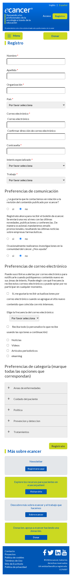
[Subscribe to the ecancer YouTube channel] (64, 552)
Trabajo (11, 174)
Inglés (52, 5)
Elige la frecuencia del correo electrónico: (30, 312)
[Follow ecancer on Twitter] (51, 552)
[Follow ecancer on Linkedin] (58, 552)
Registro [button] (60, 16)
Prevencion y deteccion (27, 420)
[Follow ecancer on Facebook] (45, 552)
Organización (14, 84)
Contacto (10, 551)
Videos (16, 345)
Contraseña (13, 145)
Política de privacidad (16, 567)
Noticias (16, 340)
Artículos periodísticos (25, 350)
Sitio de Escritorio (14, 563)
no (26, 208)
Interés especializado (19, 159)
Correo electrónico (17, 113)
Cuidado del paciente (26, 398)
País (9, 99)
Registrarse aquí (36, 468)
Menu (16, 35)
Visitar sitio (36, 491)
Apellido (11, 70)
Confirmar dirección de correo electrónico (31, 130)
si (13, 208)
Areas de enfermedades (27, 387)
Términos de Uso (13, 560)
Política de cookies (14, 557)
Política (18, 409)
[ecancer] (19, 9)
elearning (17, 356)
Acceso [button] (47, 15)
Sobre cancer (36, 514)
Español (63, 5)
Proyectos (10, 554)
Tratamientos (21, 431)
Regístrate (58, 446)
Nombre (12, 55)
